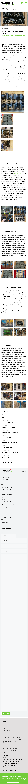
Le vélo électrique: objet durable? (10, 751)
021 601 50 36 (5, 9)
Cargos (5, 723)
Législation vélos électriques (12, 739)
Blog (4, 757)
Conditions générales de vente (12, 747)
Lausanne (4, 8)
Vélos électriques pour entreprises (10, 771)
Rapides (5, 725)
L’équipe (5, 755)
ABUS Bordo (17, 173)
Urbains (5, 727)
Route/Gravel (7, 731)
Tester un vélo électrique (11, 761)
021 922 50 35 (13, 9)
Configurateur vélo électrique (12, 759)
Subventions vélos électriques (12, 737)
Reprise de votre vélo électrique (10, 766)
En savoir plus (13, 781)
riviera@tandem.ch (6, 501)
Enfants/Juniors (8, 732)
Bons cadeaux (7, 745)
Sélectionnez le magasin (6, 533)
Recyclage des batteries (10, 749)
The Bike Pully (21, 8)
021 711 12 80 (21, 10)
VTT (4, 729)
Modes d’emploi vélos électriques (9, 742)
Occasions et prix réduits (11, 763)
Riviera (12, 8)
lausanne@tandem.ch (6, 483)
